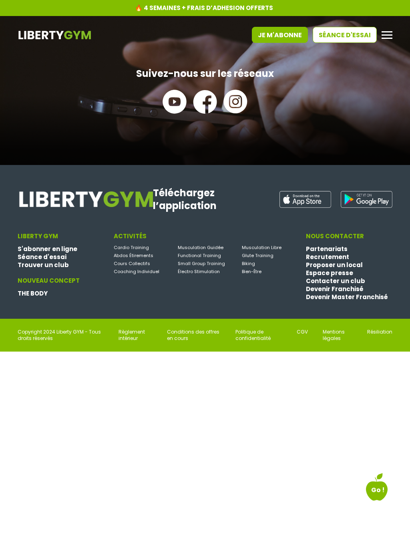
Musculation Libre (261, 247)
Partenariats (327, 249)
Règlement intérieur (132, 335)
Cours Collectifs (132, 263)
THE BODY (33, 294)
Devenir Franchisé (335, 289)
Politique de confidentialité (253, 335)
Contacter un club (335, 281)
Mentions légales (334, 335)
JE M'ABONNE (280, 35)
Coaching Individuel (136, 271)
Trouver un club (43, 265)
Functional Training (199, 255)
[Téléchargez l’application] (305, 199)
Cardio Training (131, 247)
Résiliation (379, 332)
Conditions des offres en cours (193, 335)
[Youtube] (175, 102)
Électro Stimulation (199, 271)
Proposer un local (334, 265)
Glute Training (257, 255)
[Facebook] (205, 102)
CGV (302, 332)
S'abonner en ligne (47, 249)
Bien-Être (251, 271)
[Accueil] (54, 34)
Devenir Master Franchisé (347, 297)
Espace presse (329, 273)
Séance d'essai (345, 35)
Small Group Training (201, 263)
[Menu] (387, 35)
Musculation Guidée (200, 247)
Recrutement (327, 257)
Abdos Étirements (133, 255)
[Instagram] (235, 102)
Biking (248, 263)
